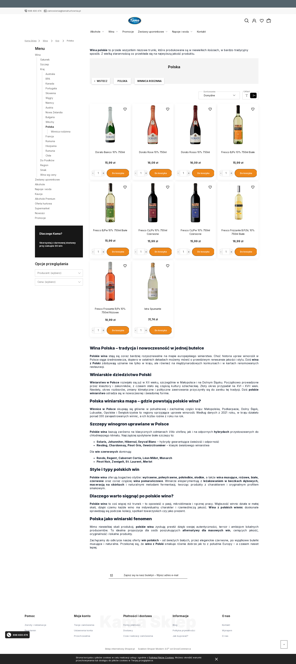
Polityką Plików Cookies (161, 657)
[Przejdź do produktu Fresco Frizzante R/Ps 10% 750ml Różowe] (110, 281)
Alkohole (95, 31)
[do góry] (284, 644)
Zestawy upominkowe (151, 31)
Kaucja (38, 193)
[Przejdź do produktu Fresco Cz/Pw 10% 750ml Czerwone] (195, 202)
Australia (50, 74)
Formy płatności (131, 625)
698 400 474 (34, 10)
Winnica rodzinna (60, 131)
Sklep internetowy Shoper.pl (120, 648)
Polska (50, 126)
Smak (43, 169)
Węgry (49, 97)
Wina (111, 31)
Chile (48, 155)
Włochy (50, 121)
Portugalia (51, 88)
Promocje (128, 31)
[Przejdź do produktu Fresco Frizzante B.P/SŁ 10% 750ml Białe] (238, 202)
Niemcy (50, 102)
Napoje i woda (180, 31)
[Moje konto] (254, 20)
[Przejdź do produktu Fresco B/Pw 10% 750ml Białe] (110, 202)
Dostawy (128, 630)
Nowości (40, 213)
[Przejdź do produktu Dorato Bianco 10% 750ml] (110, 124)
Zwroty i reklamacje (35, 625)
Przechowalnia (82, 636)
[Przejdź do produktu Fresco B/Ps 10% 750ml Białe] (238, 124)
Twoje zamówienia (84, 625)
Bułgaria (50, 117)
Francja (50, 136)
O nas (225, 636)
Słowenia (51, 93)
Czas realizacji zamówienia (138, 636)
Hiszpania (51, 145)
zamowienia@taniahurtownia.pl (64, 10)
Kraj (42, 69)
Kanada (50, 83)
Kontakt (201, 31)
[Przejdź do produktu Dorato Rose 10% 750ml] (153, 124)
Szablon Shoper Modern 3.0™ (153, 648)
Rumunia (50, 141)
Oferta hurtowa (43, 203)
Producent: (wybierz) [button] (49, 272)
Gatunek (45, 59)
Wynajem (227, 630)
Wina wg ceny (48, 174)
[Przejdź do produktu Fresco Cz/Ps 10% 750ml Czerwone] (153, 202)
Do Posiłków (47, 160)
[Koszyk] (269, 20)
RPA (48, 78)
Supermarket (42, 208)
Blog (175, 625)
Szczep (44, 64)
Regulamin (30, 630)
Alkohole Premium (45, 198)
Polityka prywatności (184, 630)
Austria (49, 107)
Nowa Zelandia (54, 112)
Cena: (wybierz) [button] (47, 281)
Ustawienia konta (83, 630)
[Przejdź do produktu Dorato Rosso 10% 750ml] (195, 124)
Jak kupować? (180, 636)
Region (44, 165)
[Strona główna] (134, 21)
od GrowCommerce (180, 648)
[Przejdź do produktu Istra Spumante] (153, 281)
